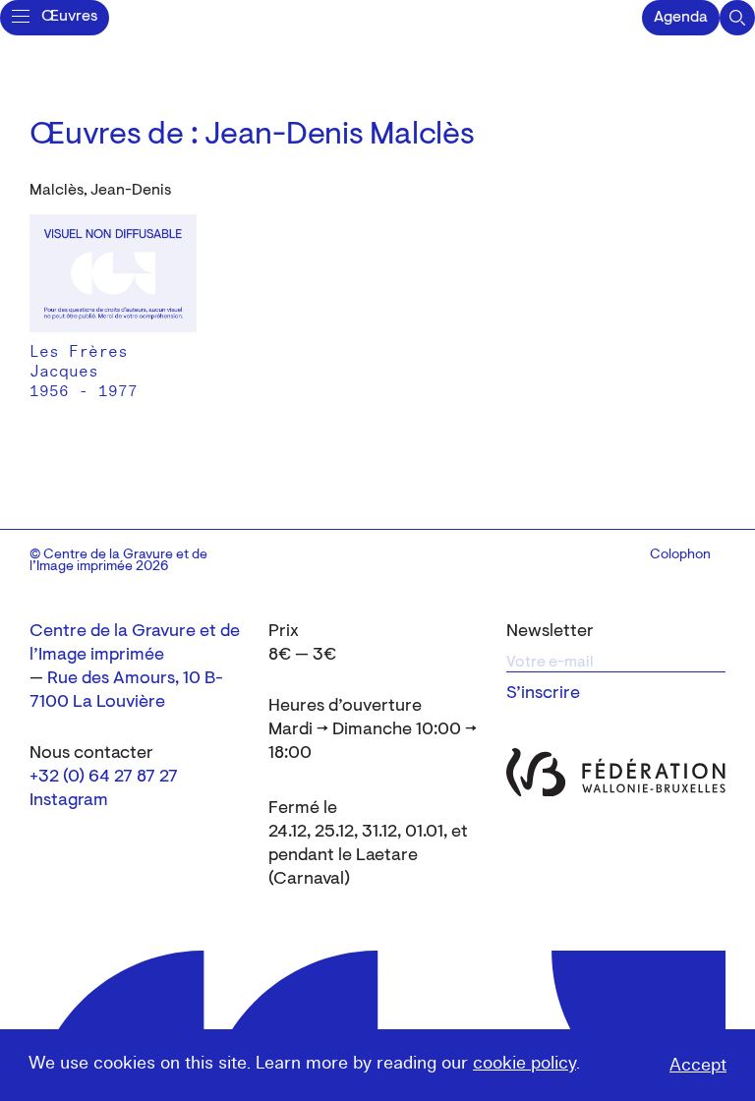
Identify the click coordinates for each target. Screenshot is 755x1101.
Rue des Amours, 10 (124, 679)
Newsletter (550, 632)
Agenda (681, 18)
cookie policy (524, 1063)
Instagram (68, 801)
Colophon (680, 555)
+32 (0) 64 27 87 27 (103, 777)
